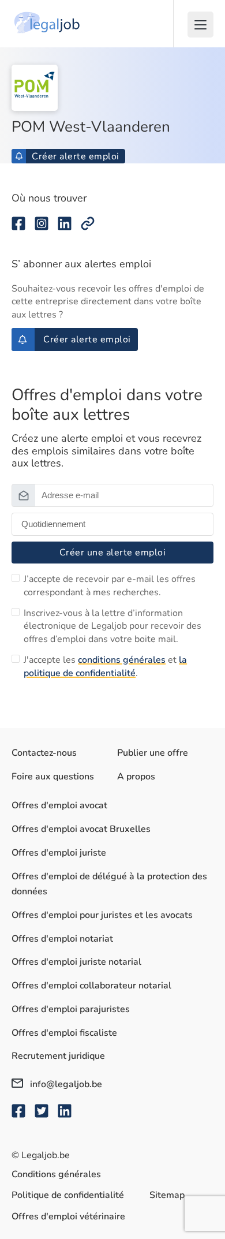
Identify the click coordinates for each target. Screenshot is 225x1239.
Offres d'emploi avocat (59, 805)
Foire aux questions (53, 776)
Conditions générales (56, 1174)
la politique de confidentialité (105, 666)
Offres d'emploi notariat (62, 938)
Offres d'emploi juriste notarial (76, 962)
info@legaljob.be (65, 1084)
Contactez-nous (44, 753)
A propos (136, 776)
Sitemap (167, 1195)
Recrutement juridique (58, 1056)
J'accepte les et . (105, 666)
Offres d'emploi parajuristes (71, 1009)
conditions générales (122, 660)
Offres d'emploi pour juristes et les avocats (102, 915)
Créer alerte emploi (75, 156)
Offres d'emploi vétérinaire (68, 1216)
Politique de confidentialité (68, 1195)
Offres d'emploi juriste (59, 852)
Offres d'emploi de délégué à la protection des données (109, 884)
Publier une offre (152, 753)
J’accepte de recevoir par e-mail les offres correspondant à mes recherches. (110, 585)
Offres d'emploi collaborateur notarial (91, 985)
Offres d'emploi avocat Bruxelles (81, 829)
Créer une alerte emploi (112, 552)
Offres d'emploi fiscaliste (64, 1033)
